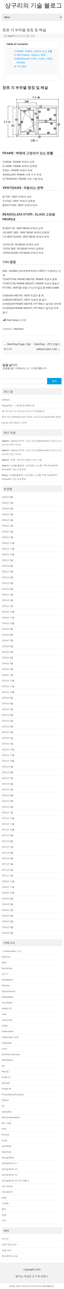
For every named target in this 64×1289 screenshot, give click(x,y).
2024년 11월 (8, 617)
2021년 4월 (7, 858)
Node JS (6, 1077)
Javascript (7, 1020)
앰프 (4, 1209)
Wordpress (48, 1286)
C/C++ (5, 974)
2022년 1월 (7, 812)
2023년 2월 (7, 738)
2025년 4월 (7, 589)
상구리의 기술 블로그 (33, 5)
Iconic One (14, 1286)
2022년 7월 (7, 778)
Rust (4, 1129)
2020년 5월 (7, 921)
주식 (4, 1220)
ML (3, 1066)
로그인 (30, 368)
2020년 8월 (7, 904)
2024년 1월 (7, 675)
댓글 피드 (7, 1250)
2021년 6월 (7, 852)
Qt (3, 1106)
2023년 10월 (8, 692)
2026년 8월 (7, 497)
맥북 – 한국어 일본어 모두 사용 (26, 460)
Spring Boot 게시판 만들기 (15, 1180)
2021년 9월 (7, 835)
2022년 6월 (7, 783)
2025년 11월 (8, 548)
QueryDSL (7, 1111)
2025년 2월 (7, 600)
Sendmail (6, 1146)
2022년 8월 (7, 772)
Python (5, 1100)
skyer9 (11, 36)
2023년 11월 (8, 686)
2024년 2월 (7, 669)
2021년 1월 (7, 875)
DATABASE (7, 979)
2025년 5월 (7, 583)
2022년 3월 (7, 801)
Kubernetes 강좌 (10, 1037)
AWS (4, 962)
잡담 (4, 1215)
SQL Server (7, 1186)
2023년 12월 (8, 680)
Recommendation (11, 1117)
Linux (4, 1048)
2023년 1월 (7, 743)
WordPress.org (9, 1256)
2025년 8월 (7, 566)
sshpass (6, 399)
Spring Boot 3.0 (10, 1174)
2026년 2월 (7, 531)
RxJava (5, 1134)
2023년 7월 (7, 709)
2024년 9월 (7, 629)
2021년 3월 (7, 864)
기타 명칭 (21, 66)
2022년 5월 (7, 789)
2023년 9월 (7, 697)
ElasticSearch (8, 991)
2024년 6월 (7, 646)
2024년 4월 (7, 657)
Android (6, 956)
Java (4, 1014)
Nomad (5, 1083)
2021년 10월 (8, 829)
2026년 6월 (7, 508)
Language (7, 1043)
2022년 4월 (7, 795)
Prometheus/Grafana (13, 1094)
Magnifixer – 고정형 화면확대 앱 (18, 405)
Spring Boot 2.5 (10, 1169)
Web (4, 1197)
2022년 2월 (7, 807)
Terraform (7, 1192)
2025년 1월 (7, 606)
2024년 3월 (7, 663)
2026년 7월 (7, 503)
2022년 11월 (8, 755)
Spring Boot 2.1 (10, 1163)
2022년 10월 (8, 760)
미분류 (5, 1203)
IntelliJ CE (7, 1008)
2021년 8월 (7, 841)
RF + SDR (6, 1123)
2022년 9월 (7, 766)
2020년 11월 (8, 887)
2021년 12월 (8, 818)
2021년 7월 (7, 847)
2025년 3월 (7, 594)
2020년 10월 (8, 892)
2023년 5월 (7, 720)
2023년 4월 (7, 726)
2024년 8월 (7, 634)
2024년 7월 (7, 640)
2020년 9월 (7, 898)
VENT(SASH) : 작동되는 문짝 (31, 55)
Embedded (7, 997)
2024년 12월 (8, 611)
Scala (4, 1140)
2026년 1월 (7, 537)
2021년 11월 (8, 824)
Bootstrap (7, 968)
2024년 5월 (7, 652)
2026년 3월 (7, 525)
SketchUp (19, 329)
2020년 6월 (7, 915)
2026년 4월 (7, 520)
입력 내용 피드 (9, 1244)
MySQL (5, 1071)
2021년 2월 (7, 870)
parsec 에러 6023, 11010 (14, 422)
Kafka (5, 1025)
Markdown (7, 1060)
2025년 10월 (8, 554)
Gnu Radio (7, 1002)
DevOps (6, 985)
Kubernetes (8, 1031)
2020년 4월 (7, 927)
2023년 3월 (7, 732)
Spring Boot (8, 1157)
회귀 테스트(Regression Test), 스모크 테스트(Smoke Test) (31, 417)
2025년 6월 (7, 577)
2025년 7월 (7, 571)
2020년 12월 (8, 881)
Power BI (6, 1088)
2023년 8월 (7, 703)
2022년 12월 (8, 749)
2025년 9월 (7, 560)
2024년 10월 (8, 623)
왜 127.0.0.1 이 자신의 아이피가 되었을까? (23, 411)
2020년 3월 (7, 933)
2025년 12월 (8, 543)
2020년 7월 (7, 910)
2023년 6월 (7, 715)
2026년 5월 (7, 514)
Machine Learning (11, 1054)
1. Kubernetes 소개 (11, 951)
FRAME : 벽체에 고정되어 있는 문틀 (34, 51)
